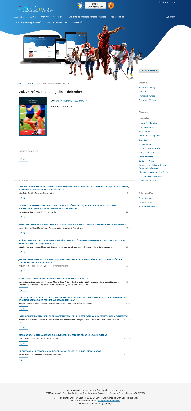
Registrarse (163, 2)
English (142, 91)
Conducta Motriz (146, 156)
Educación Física (145, 131)
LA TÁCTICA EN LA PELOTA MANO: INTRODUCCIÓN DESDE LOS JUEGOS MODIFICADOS (60, 351)
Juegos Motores (145, 144)
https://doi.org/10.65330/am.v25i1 (71, 100)
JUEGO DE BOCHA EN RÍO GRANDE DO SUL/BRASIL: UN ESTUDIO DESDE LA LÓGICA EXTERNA (63, 335)
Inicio (21, 83)
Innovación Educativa (148, 123)
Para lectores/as (145, 198)
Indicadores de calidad (57, 22)
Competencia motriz (147, 180)
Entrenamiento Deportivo (149, 135)
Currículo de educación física (150, 176)
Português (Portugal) (148, 100)
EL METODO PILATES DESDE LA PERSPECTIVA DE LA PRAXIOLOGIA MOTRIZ (54, 278)
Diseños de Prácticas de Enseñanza (153, 172)
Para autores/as (145, 202)
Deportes (143, 140)
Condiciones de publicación (29, 22)
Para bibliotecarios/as (148, 206)
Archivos (45, 16)
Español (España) (147, 87)
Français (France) (147, 96)
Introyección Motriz (147, 152)
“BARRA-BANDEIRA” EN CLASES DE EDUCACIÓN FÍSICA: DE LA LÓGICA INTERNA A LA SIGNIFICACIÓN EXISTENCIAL (73, 316)
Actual (33, 16)
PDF (24, 159)
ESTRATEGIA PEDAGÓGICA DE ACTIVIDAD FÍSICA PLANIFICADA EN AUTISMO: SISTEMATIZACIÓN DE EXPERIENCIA (73, 224)
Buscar (171, 16)
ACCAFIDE (19, 16)
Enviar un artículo (149, 70)
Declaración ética (118, 16)
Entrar (174, 2)
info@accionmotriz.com (109, 400)
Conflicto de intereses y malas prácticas (87, 16)
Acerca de (58, 16)
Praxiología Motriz (146, 127)
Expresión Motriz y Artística (150, 148)
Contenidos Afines (146, 161)
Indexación (78, 22)
